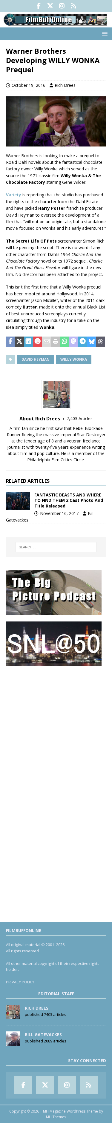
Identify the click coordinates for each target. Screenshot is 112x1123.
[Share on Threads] (100, 342)
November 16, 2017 (59, 513)
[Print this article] (55, 342)
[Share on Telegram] (82, 342)
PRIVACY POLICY (20, 982)
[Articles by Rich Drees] (13, 1016)
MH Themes (56, 1116)
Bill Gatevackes (43, 1034)
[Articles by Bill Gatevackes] (13, 1042)
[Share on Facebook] (10, 342)
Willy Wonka (73, 359)
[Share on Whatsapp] (64, 342)
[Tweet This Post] (19, 342)
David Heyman (36, 359)
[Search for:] (56, 547)
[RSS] (73, 6)
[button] (104, 33)
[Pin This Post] (37, 342)
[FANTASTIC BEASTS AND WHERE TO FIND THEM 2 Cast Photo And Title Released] (18, 501)
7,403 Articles (80, 418)
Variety (13, 195)
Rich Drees (65, 85)
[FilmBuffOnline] (56, 24)
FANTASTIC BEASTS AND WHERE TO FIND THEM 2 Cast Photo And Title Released (68, 500)
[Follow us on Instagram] (62, 6)
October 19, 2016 (28, 85)
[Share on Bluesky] (91, 342)
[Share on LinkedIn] (28, 342)
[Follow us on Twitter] (50, 6)
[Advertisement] (56, 729)
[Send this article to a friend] (46, 342)
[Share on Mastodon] (73, 342)
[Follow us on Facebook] (38, 6)
